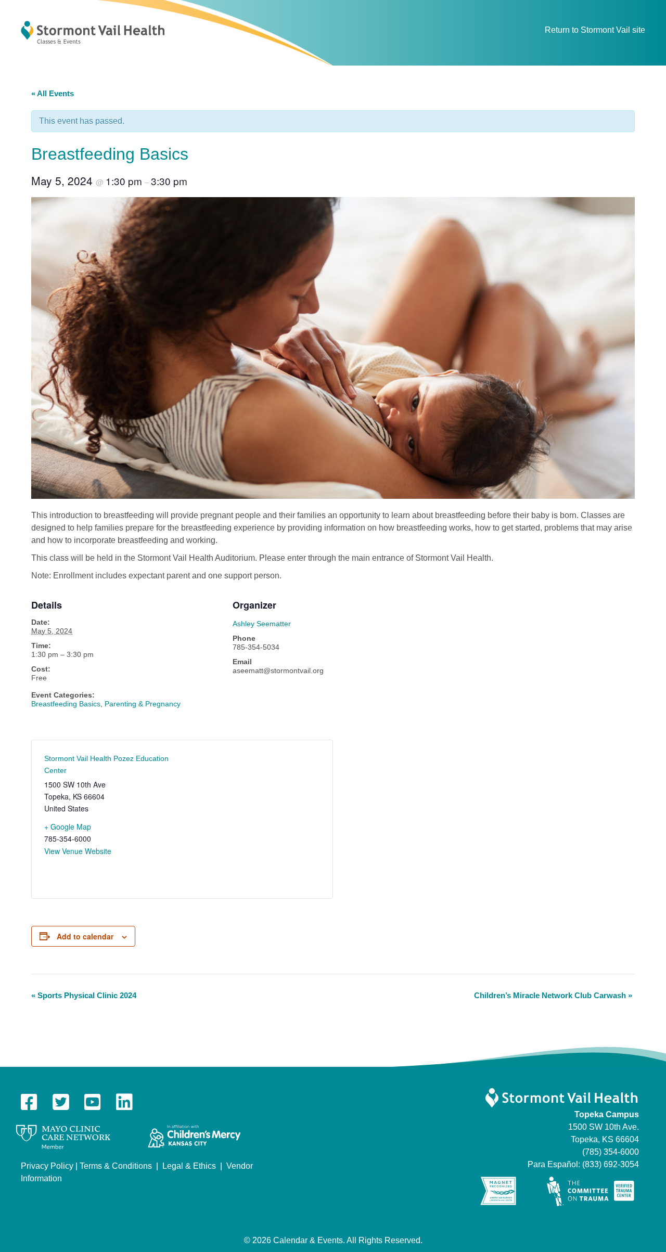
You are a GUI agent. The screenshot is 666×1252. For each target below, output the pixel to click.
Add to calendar (85, 936)
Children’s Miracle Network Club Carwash (553, 995)
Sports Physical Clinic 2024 (83, 995)
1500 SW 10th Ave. (603, 1126)
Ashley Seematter (262, 623)
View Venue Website (77, 851)
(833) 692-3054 (610, 1164)
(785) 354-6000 (610, 1151)
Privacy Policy (47, 1165)
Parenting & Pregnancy (143, 704)
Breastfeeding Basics (65, 704)
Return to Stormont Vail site (595, 29)
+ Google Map (67, 826)
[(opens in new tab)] (63, 1136)
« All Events (52, 93)
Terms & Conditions (116, 1165)
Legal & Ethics (189, 1165)
